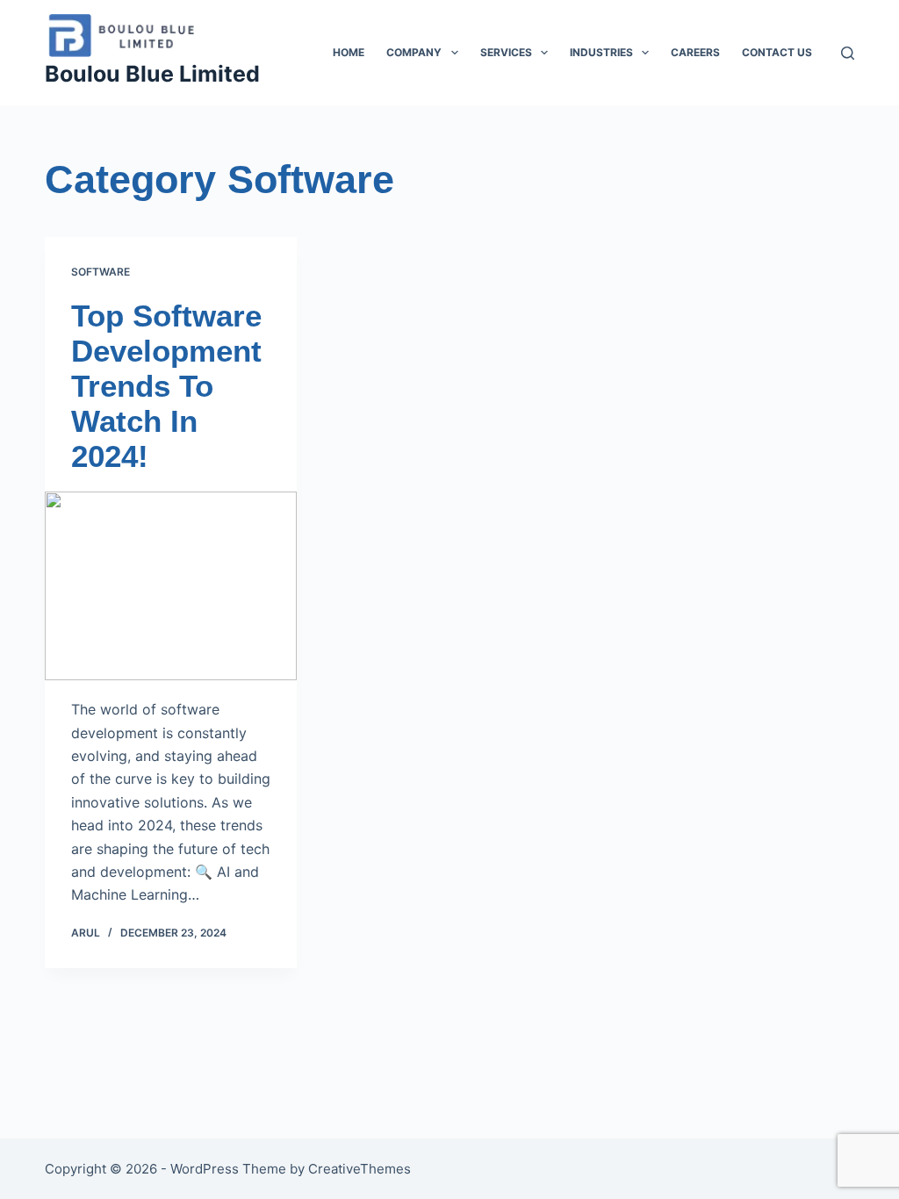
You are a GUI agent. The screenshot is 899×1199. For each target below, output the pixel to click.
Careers (695, 52)
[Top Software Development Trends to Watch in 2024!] (171, 586)
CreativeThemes (359, 1168)
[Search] (847, 53)
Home (348, 52)
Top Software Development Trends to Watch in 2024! (166, 385)
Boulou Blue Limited (152, 74)
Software (100, 271)
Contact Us (777, 52)
